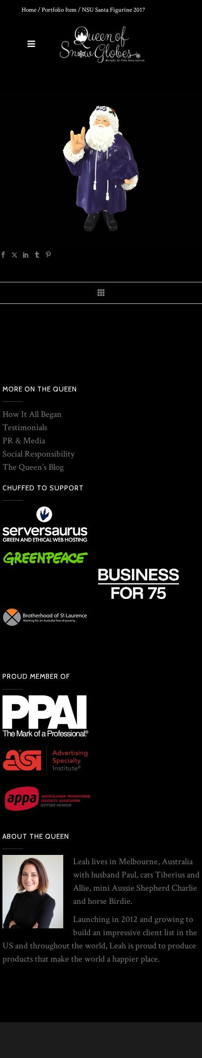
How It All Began (32, 414)
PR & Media (23, 440)
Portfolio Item (59, 10)
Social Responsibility (38, 454)
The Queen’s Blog (33, 467)
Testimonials (24, 427)
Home (29, 10)
